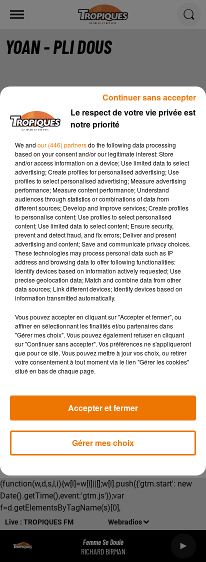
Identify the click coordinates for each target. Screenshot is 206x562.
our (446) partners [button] (62, 144)
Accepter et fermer (103, 408)
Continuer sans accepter (149, 97)
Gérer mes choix (103, 442)
